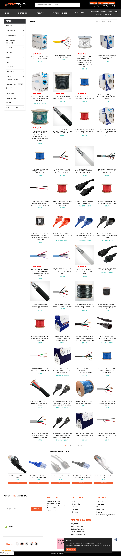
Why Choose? (75, 523)
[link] (17, 469)
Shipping (74, 507)
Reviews (99, 512)
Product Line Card (77, 526)
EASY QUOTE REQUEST (107, 3)
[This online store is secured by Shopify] (9, 527)
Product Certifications (78, 534)
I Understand (71, 549)
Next (80, 445)
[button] (37, 54)
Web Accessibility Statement (105, 515)
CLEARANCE (79, 13)
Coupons (75, 512)
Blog (97, 507)
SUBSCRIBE (36, 509)
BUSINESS (93, 3)
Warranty (75, 509)
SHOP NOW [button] (17, 483)
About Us (40, 13)
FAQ (73, 501)
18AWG (10, 88)
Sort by (98, 21)
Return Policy (76, 504)
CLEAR (20, 84)
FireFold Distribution (78, 531)
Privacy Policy (100, 509)
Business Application (78, 529)
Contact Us (100, 504)
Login (93, 6)
